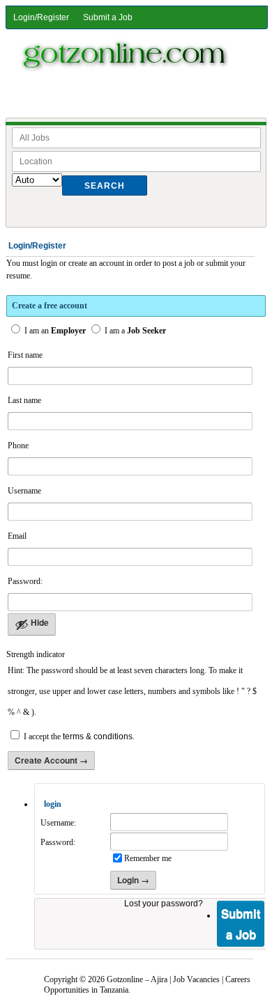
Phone (18, 445)
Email (17, 536)
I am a (134, 331)
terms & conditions (98, 736)
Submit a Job (108, 17)
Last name (24, 400)
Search (104, 186)
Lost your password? (163, 903)
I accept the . (79, 736)
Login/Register (41, 17)
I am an (54, 331)
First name (25, 355)
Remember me (148, 858)
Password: (25, 581)
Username (24, 491)
